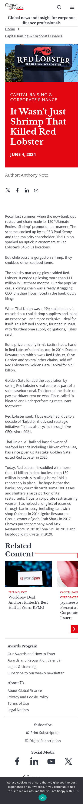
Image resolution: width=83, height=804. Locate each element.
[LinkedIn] (28, 190)
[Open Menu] (71, 7)
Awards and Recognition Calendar (35, 660)
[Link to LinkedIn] (34, 761)
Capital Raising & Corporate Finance (34, 36)
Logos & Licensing (22, 666)
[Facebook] (19, 190)
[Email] (38, 191)
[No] (78, 790)
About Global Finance (25, 690)
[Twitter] (9, 190)
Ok (42, 797)
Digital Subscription (45, 740)
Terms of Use (18, 703)
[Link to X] (68, 761)
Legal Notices (18, 709)
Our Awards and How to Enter (32, 653)
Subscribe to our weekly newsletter (36, 673)
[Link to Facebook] (17, 761)
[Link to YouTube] (51, 761)
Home (10, 29)
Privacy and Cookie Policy (28, 697)
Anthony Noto (34, 175)
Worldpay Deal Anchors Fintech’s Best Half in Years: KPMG (28, 602)
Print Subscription (45, 732)
